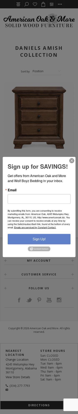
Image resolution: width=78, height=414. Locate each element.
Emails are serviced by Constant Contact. (35, 227)
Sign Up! (39, 239)
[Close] (71, 160)
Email (12, 190)
